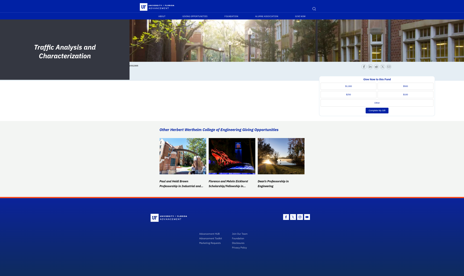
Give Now (300, 16)
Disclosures (238, 243)
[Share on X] (383, 67)
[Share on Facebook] (365, 67)
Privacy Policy (239, 247)
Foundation (231, 16)
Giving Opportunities (195, 16)
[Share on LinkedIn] (371, 67)
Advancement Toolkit (210, 238)
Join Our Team (240, 233)
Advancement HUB (209, 233)
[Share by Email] (389, 67)
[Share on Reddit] (377, 67)
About (162, 16)
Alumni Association (266, 16)
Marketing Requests (210, 243)
